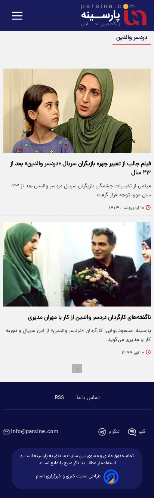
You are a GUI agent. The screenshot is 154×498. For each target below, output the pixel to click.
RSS (59, 398)
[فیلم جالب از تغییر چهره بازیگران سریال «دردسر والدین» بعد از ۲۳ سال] (77, 111)
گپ (142, 431)
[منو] (17, 16)
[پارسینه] (110, 16)
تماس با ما (88, 398)
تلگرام (114, 431)
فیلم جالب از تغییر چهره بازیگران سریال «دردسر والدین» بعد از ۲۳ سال (80, 169)
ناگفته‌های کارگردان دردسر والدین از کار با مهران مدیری (89, 317)
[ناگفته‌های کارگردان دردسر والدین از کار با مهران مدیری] (77, 264)
